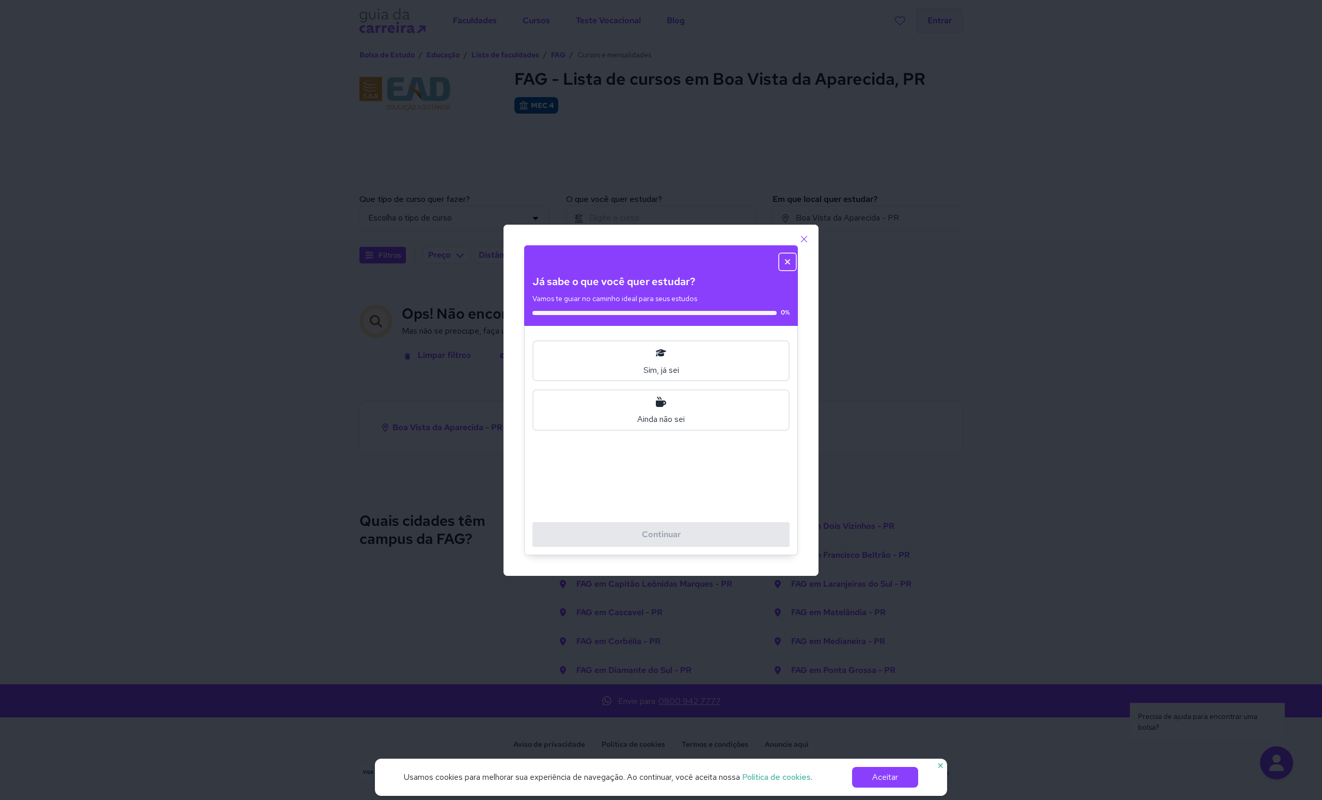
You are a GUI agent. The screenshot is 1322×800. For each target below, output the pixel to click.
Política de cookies (776, 777)
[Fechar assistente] (787, 262)
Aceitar (885, 777)
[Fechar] (804, 239)
